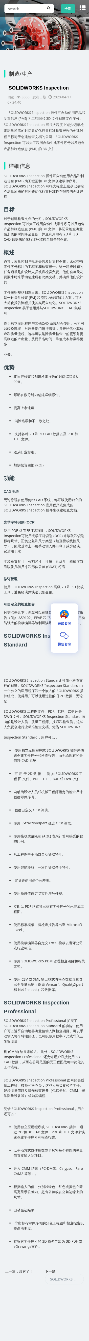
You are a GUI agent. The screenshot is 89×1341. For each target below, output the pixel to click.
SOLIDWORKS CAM (65, 1279)
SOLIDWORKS (15, 175)
